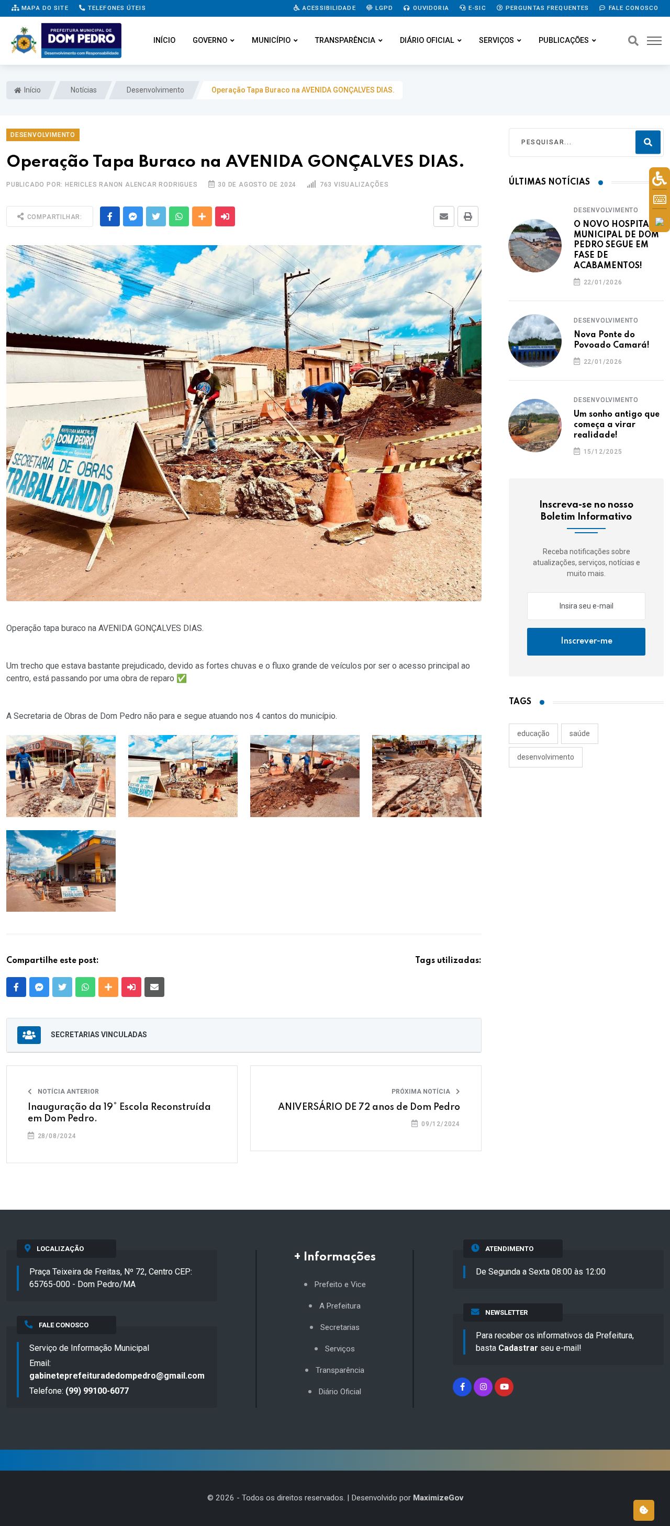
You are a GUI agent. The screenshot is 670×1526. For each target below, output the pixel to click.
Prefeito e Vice (340, 1285)
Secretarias (340, 1328)
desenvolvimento (545, 757)
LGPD (383, 8)
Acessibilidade (328, 8)
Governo (210, 40)
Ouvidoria (430, 8)
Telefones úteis (116, 8)
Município (271, 40)
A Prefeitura (340, 1306)
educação (533, 733)
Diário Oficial (427, 40)
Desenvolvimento (154, 90)
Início (164, 40)
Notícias (83, 90)
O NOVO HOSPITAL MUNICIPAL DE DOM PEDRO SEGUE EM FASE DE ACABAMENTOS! (616, 245)
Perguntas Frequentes (546, 8)
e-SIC (476, 8)
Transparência (345, 40)
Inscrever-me (586, 641)
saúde (580, 733)
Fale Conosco (632, 8)
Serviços (496, 40)
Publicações (564, 40)
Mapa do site (44, 8)
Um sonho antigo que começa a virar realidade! (617, 424)
